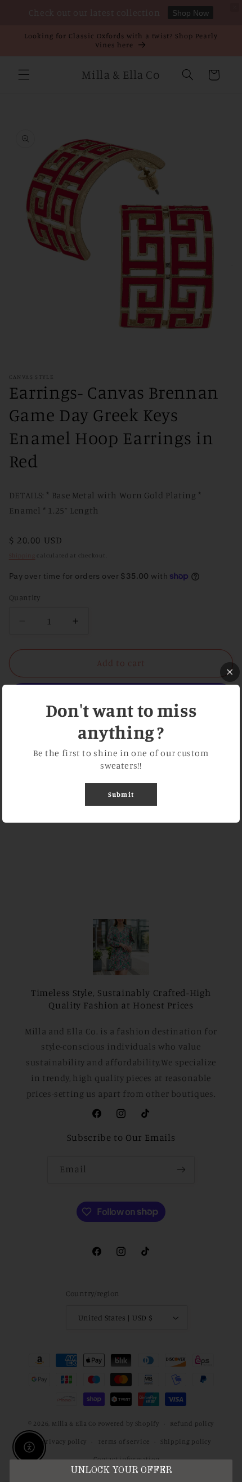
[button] (121, 1470)
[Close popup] (230, 672)
